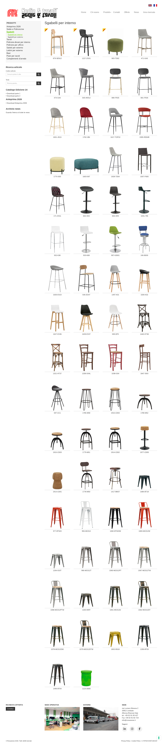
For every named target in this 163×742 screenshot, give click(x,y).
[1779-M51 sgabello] (86, 436)
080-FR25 (115, 98)
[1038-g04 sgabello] (115, 357)
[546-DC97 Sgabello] (86, 279)
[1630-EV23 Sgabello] (57, 279)
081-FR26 (144, 98)
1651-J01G (57, 137)
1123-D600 (86, 689)
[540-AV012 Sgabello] (86, 82)
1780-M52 (144, 413)
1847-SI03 (144, 373)
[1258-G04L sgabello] (86, 357)
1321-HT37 (57, 373)
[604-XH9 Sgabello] (115, 200)
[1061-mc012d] (115, 594)
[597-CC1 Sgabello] (57, 397)
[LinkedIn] (124, 729)
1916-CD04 (115, 413)
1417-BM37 (115, 492)
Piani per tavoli (13, 56)
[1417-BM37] (115, 476)
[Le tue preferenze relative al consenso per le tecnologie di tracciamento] (159, 738)
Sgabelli (10, 32)
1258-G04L (86, 373)
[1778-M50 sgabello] (86, 476)
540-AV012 (86, 98)
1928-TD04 (115, 177)
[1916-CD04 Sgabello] (115, 397)
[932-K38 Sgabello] (57, 239)
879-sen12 (57, 58)
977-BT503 (57, 531)
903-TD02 (115, 58)
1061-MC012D (115, 610)
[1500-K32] (144, 279)
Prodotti (106, 12)
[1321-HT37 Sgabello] (57, 357)
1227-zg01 (86, 58)
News (136, 12)
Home (83, 12)
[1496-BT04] (57, 672)
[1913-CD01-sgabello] (57, 476)
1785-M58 (86, 413)
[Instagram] (132, 729)
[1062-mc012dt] (144, 594)
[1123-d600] (86, 672)
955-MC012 (86, 531)
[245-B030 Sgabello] (144, 239)
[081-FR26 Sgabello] (144, 82)
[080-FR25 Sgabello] (115, 82)
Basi (9, 53)
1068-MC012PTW (57, 610)
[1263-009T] (86, 594)
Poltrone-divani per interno (18, 42)
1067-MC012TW (144, 570)
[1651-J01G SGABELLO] (57, 121)
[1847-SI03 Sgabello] (144, 357)
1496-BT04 (57, 689)
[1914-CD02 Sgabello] (115, 436)
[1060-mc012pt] (115, 554)
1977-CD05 (144, 452)
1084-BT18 (144, 492)
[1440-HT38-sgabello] (144, 318)
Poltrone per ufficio (15, 45)
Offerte (127, 12)
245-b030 (144, 255)
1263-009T (86, 610)
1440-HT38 (144, 334)
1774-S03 (57, 177)
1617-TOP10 (115, 137)
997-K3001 (115, 255)
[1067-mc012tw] (144, 554)
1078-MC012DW (57, 649)
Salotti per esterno (15, 48)
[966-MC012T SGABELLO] (86, 554)
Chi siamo (94, 12)
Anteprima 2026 (14, 26)
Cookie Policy (135, 741)
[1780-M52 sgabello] (144, 397)
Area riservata (149, 12)
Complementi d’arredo (16, 59)
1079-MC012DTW (86, 649)
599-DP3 (115, 334)
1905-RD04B (144, 137)
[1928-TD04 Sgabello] (115, 160)
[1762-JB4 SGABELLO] (86, 121)
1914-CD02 (115, 452)
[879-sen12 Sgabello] (57, 42)
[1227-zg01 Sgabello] (86, 42)
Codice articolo (11, 71)
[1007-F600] (144, 160)
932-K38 (57, 255)
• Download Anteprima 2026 (16, 103)
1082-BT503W (115, 531)
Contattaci (10, 709)
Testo (7, 80)
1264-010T (57, 570)
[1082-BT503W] (115, 515)
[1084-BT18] (144, 476)
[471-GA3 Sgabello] (144, 42)
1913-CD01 (57, 492)
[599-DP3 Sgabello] (115, 318)
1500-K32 (144, 295)
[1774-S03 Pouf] (57, 160)
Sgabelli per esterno (15, 37)
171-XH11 (57, 216)
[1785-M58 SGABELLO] (86, 397)
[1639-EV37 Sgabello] (86, 318)
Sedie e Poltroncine (15, 29)
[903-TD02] (115, 42)
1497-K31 (115, 295)
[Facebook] (139, 729)
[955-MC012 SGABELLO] (86, 515)
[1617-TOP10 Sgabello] (115, 121)
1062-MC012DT (144, 610)
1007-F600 (144, 177)
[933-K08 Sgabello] (86, 239)
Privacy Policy (125, 741)
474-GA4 (57, 98)
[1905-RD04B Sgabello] (144, 121)
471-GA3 (144, 58)
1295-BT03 (144, 649)
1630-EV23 (57, 295)
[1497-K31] (115, 279)
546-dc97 (86, 295)
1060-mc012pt (115, 570)
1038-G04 (115, 373)
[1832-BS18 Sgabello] (115, 633)
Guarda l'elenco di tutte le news (18, 112)
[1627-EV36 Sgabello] (57, 318)
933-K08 (86, 255)
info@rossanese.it (129, 720)
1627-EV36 (57, 334)
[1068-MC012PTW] (57, 594)
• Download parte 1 (13, 93)
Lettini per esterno (15, 50)
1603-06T (86, 177)
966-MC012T (86, 570)
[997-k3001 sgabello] (115, 239)
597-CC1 (57, 413)
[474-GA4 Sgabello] (57, 82)
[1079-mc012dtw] (86, 633)
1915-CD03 (57, 452)
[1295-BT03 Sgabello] (144, 633)
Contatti (116, 12)
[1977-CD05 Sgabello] (144, 436)
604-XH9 (115, 216)
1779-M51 (86, 452)
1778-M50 (86, 492)
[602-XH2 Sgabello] (86, 200)
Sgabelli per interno (15, 35)
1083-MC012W (144, 531)
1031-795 (144, 216)
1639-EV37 (86, 334)
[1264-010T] (57, 554)
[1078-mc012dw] (57, 633)
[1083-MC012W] (144, 515)
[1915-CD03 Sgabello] (57, 436)
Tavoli (9, 39)
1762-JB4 (86, 137)
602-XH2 (86, 216)
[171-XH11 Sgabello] (57, 200)
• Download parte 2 (13, 96)
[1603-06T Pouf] (86, 160)
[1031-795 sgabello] (144, 200)
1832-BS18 (115, 649)
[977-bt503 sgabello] (57, 515)
